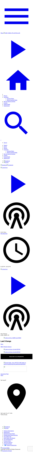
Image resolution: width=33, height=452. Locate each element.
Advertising (7, 105)
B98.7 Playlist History (6, 346)
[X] (6, 162)
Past (7, 374)
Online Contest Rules (12, 100)
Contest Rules (10, 98)
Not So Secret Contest (9, 101)
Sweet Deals (7, 104)
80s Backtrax (4, 233)
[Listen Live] (16, 183)
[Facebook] (7, 161)
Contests (6, 97)
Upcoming (3, 374)
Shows (5, 95)
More (2, 344)
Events (5, 103)
